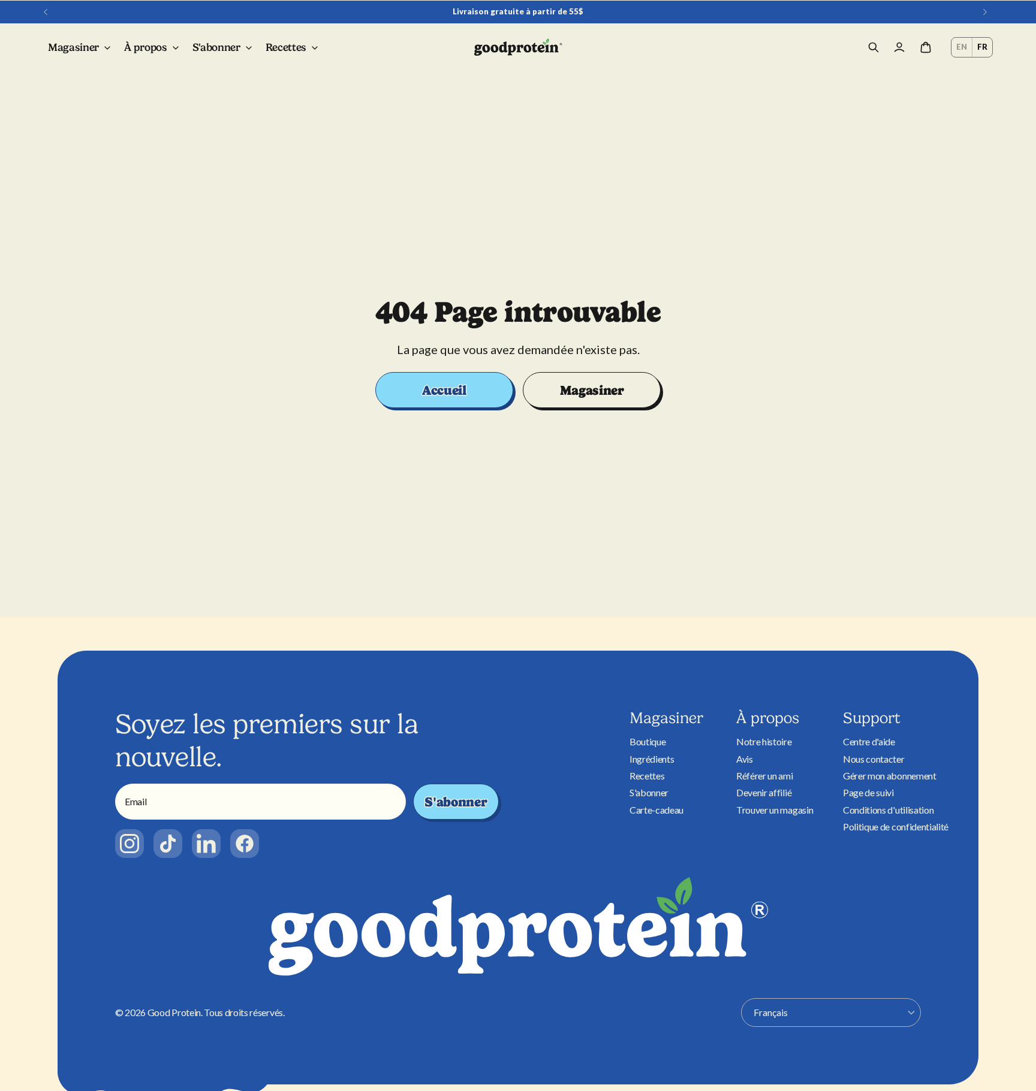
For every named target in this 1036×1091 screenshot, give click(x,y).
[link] (129, 843)
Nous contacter (874, 758)
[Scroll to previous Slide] (45, 12)
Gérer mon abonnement (889, 775)
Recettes (647, 775)
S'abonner (455, 801)
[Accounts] (899, 47)
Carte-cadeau (656, 809)
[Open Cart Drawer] (925, 47)
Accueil (444, 390)
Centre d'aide (869, 741)
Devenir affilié (763, 792)
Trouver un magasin (774, 809)
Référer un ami (764, 775)
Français (771, 1012)
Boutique (647, 741)
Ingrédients (652, 758)
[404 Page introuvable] (518, 47)
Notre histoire (764, 741)
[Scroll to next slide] (985, 12)
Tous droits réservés (243, 1012)
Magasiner (592, 390)
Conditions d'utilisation (888, 809)
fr (982, 47)
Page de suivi (868, 792)
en (961, 47)
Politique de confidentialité (895, 826)
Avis (744, 758)
